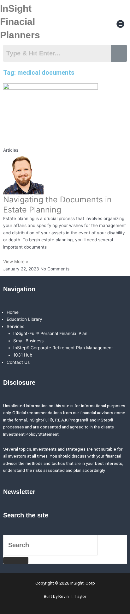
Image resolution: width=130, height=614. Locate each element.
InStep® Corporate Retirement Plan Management (63, 347)
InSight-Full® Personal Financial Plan (50, 333)
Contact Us (18, 362)
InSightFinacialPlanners (20, 21)
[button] (120, 24)
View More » (15, 261)
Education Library (24, 319)
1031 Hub (22, 355)
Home (13, 312)
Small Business (28, 340)
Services (15, 326)
